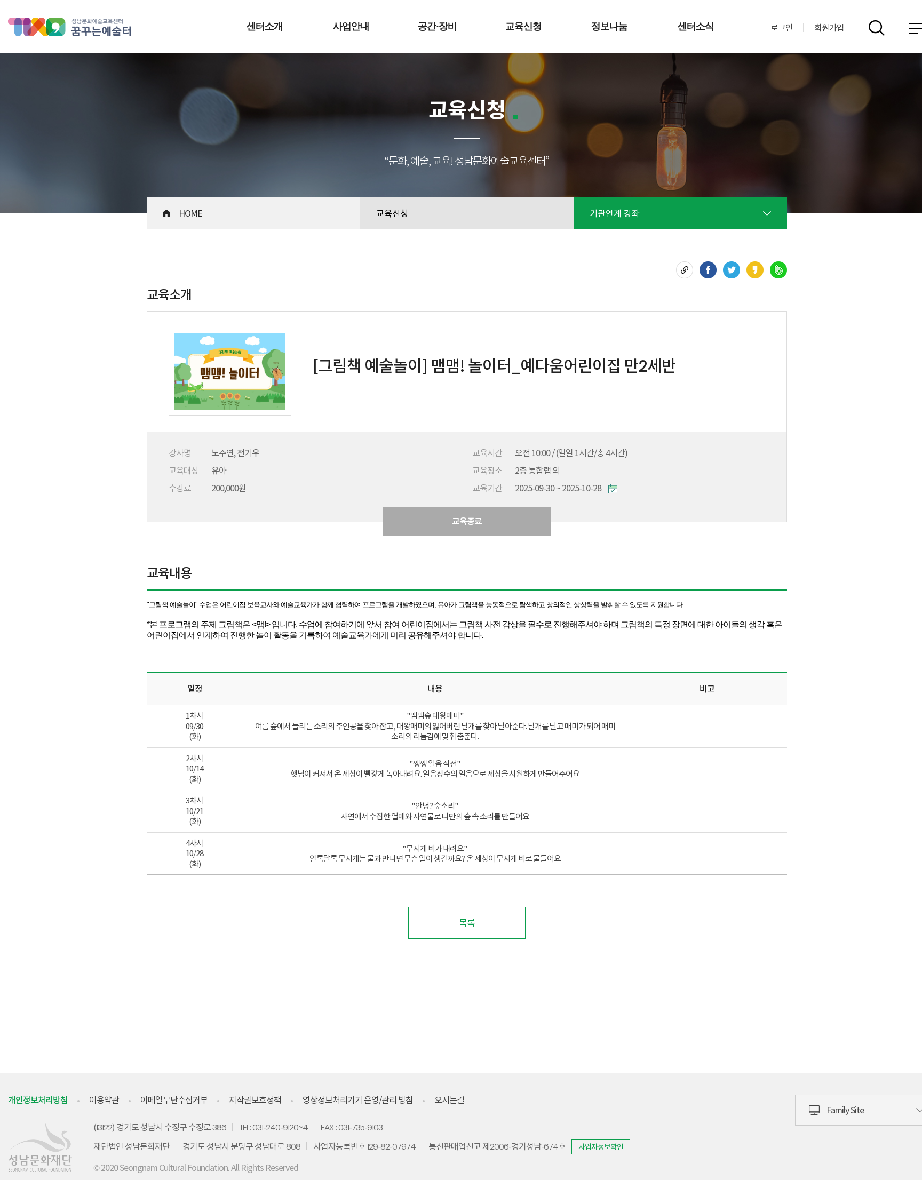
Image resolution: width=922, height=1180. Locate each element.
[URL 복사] (684, 269)
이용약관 (104, 1100)
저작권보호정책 (255, 1100)
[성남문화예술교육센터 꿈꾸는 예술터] (69, 27)
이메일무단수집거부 (174, 1100)
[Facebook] (708, 269)
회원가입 (829, 27)
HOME (190, 213)
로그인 (781, 27)
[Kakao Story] (755, 269)
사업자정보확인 (600, 1147)
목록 (467, 923)
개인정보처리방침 (38, 1100)
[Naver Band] (778, 269)
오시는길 (449, 1100)
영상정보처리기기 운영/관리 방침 (358, 1100)
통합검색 (876, 28)
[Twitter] (731, 269)
